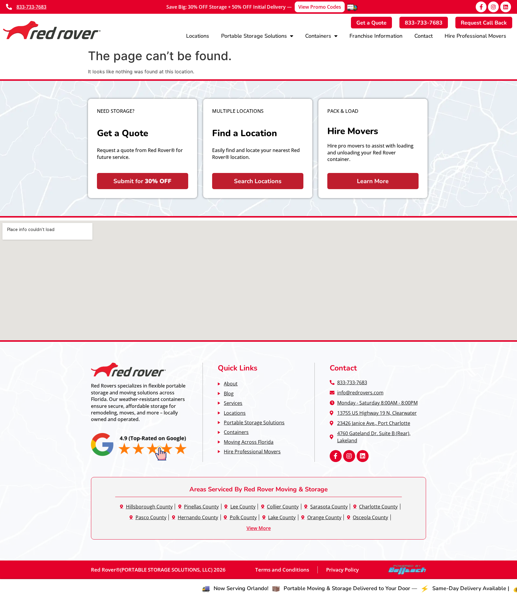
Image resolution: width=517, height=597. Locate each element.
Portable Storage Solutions (254, 35)
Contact (423, 35)
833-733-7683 (31, 7)
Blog (229, 393)
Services (233, 403)
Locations (197, 35)
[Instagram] (493, 6)
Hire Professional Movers (475, 35)
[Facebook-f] (481, 6)
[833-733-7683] (9, 7)
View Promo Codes (319, 7)
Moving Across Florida (248, 442)
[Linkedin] (505, 6)
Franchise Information (375, 35)
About (231, 383)
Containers (318, 35)
